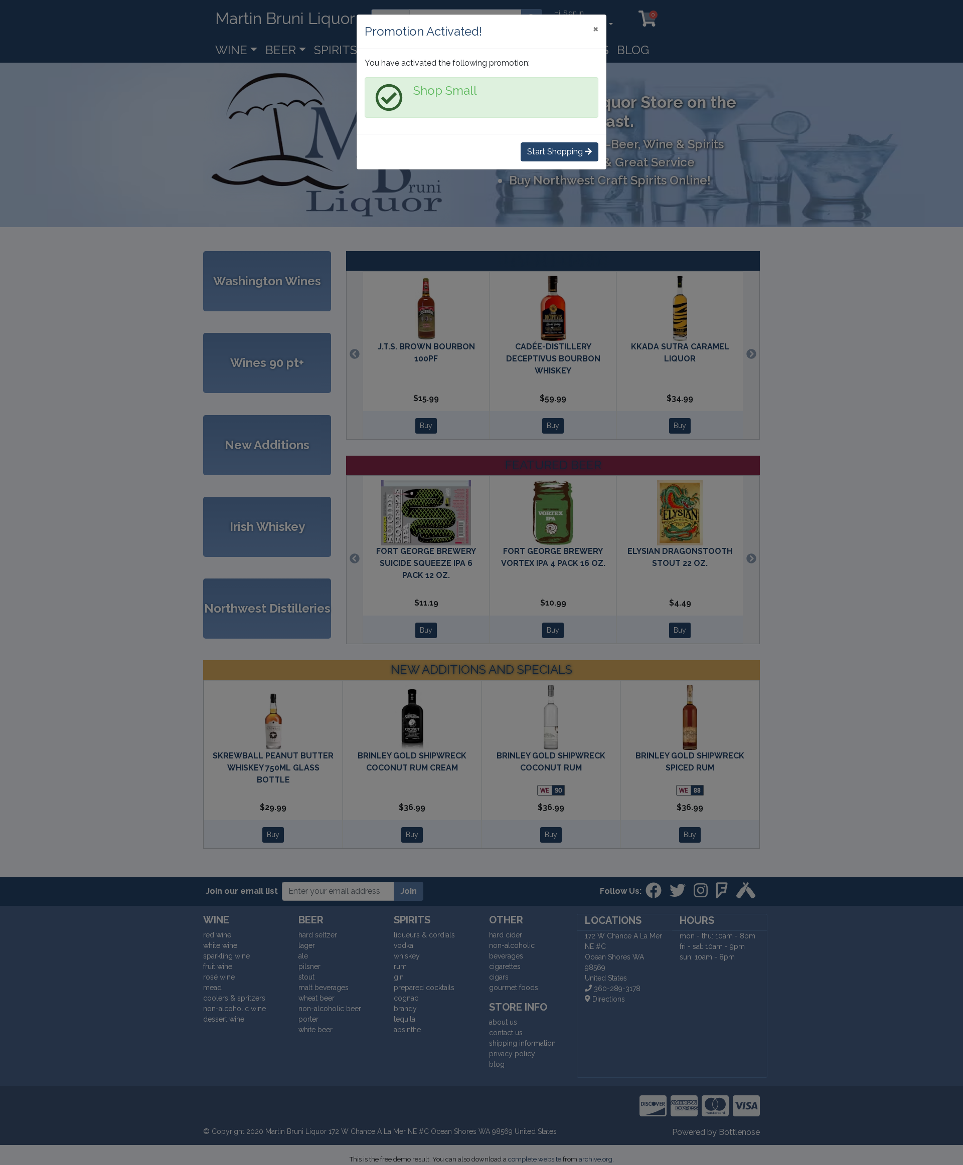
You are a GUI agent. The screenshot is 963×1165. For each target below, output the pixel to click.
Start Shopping (556, 151)
